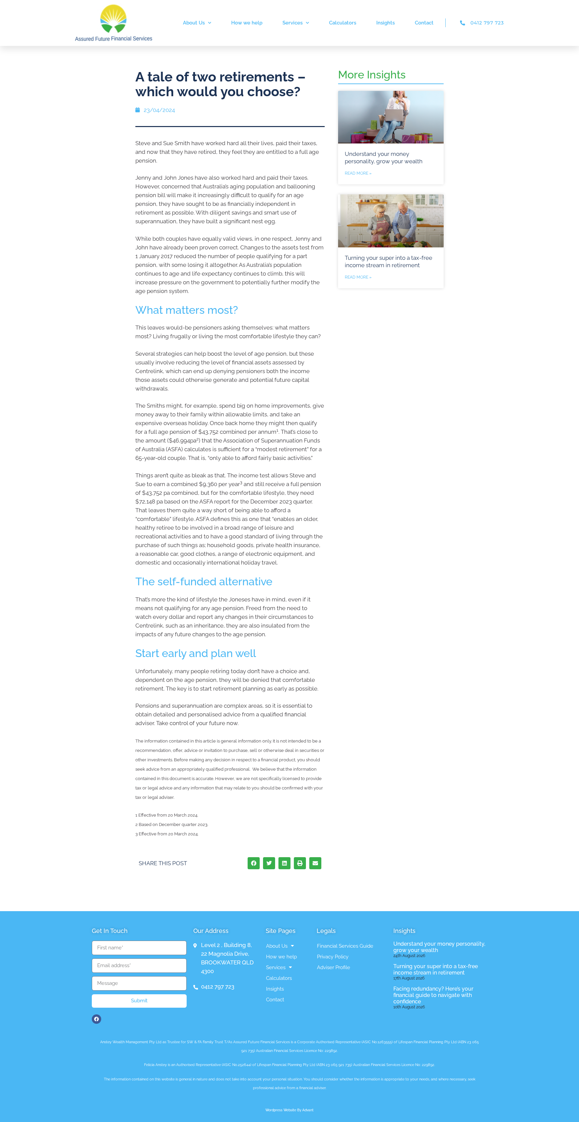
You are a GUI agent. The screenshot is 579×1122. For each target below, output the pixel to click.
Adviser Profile (333, 967)
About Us (194, 23)
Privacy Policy (332, 957)
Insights (385, 23)
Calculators (342, 23)
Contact (424, 23)
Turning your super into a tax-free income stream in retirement (435, 969)
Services (292, 23)
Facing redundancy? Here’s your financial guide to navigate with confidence (433, 995)
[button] (254, 863)
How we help (246, 23)
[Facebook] (96, 1019)
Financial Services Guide (345, 946)
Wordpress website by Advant (289, 1110)
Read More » (358, 173)
